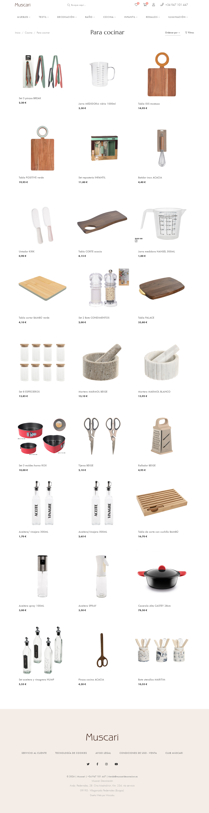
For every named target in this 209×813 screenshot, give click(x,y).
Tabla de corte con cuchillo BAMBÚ (158, 531)
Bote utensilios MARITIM (151, 679)
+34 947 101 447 (176, 5)
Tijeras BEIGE (85, 465)
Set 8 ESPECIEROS (29, 391)
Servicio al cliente (34, 752)
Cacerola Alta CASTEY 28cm (154, 605)
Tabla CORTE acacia (90, 251)
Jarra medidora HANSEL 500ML (156, 251)
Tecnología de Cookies (71, 752)
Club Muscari (174, 752)
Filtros (191, 32)
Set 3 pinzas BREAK (30, 98)
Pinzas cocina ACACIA (91, 679)
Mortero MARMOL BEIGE (92, 391)
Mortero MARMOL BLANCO (154, 391)
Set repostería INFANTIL (91, 177)
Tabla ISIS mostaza (149, 103)
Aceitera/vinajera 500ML (92, 531)
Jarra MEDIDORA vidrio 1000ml (97, 103)
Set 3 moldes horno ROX (33, 465)
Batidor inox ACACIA (150, 177)
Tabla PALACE (146, 317)
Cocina (28, 32)
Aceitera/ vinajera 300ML (33, 531)
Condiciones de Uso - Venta (138, 752)
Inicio (17, 32)
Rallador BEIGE (147, 465)
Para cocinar (43, 32)
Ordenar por (171, 32)
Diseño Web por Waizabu (102, 795)
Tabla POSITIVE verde (31, 177)
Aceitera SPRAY (87, 605)
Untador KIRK (27, 251)
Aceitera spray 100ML (31, 605)
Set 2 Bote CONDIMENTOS (93, 317)
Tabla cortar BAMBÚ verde (34, 317)
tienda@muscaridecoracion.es (123, 776)
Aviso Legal (103, 752)
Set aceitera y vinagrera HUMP (36, 679)
